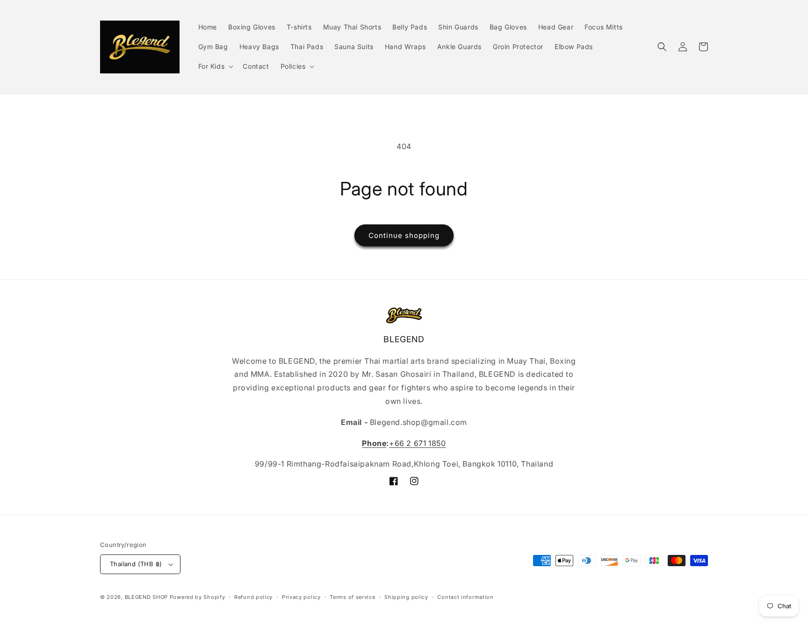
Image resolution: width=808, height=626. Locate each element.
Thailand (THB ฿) (136, 564)
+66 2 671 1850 (417, 443)
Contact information (465, 597)
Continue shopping (404, 235)
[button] (215, 66)
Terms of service (352, 597)
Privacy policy (301, 597)
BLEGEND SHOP (147, 597)
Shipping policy (406, 597)
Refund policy (253, 597)
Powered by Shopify (197, 597)
